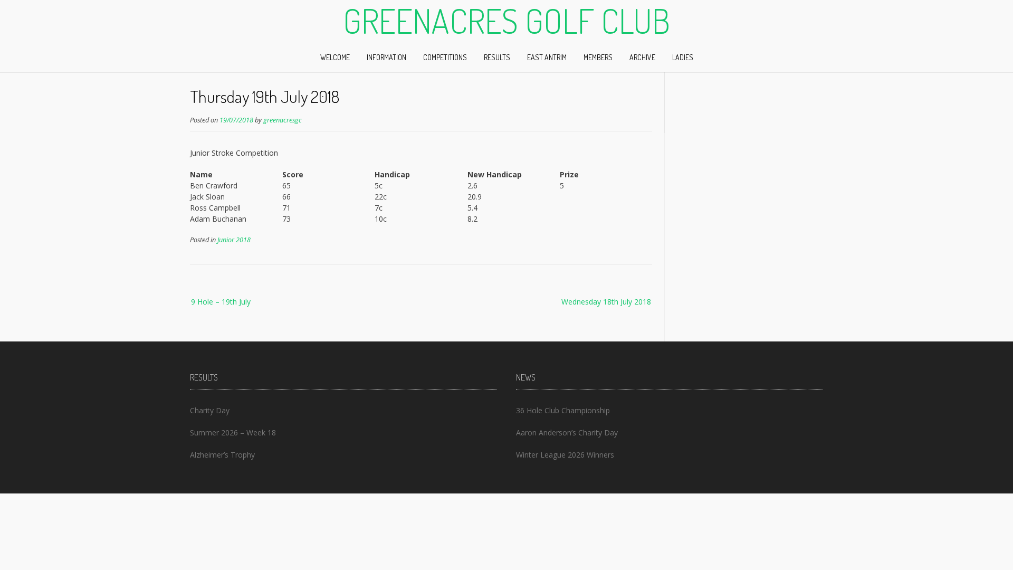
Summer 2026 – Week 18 (233, 433)
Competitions (445, 57)
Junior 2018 (234, 239)
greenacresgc (282, 120)
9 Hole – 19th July (221, 302)
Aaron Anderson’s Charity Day (567, 433)
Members (598, 57)
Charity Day (210, 410)
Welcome (335, 57)
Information (386, 57)
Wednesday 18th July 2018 (606, 302)
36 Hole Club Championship (563, 410)
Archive (642, 57)
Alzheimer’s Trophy (222, 455)
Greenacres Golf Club (506, 20)
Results (497, 57)
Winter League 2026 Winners (565, 455)
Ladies (682, 57)
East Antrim (547, 57)
